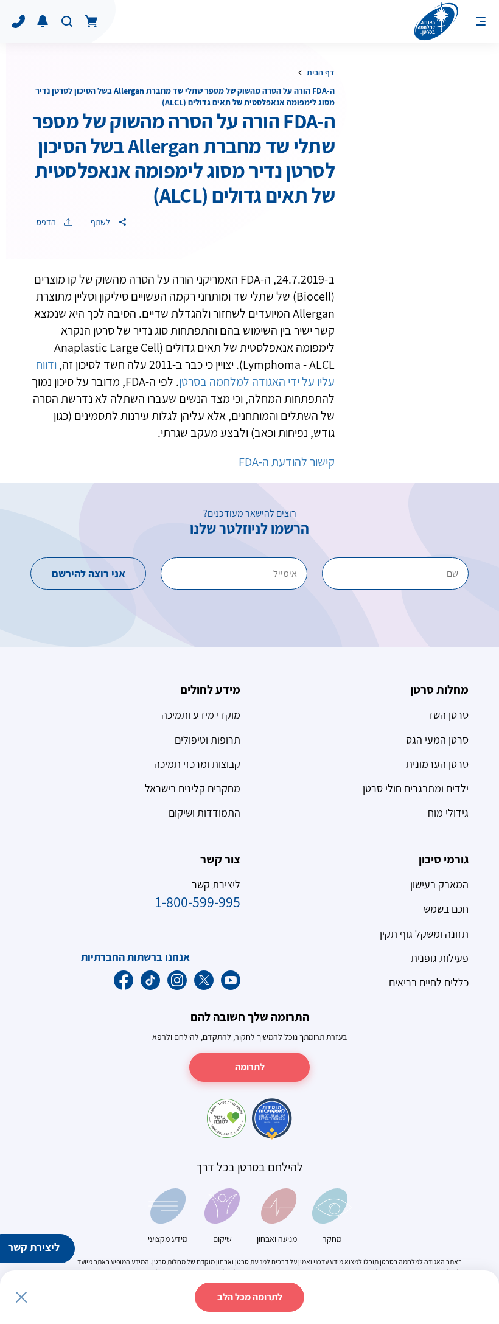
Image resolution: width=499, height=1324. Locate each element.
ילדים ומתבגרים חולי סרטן (416, 788)
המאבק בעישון (439, 884)
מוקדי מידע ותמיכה (200, 715)
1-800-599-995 (197, 901)
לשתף (101, 222)
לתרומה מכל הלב (249, 1297)
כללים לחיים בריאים (429, 982)
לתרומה (250, 1067)
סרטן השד (448, 715)
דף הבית (321, 72)
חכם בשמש (446, 909)
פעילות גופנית (440, 958)
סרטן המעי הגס (437, 740)
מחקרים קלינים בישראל (192, 788)
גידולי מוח (448, 813)
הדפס (47, 222)
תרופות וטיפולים (207, 740)
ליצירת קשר (34, 1247)
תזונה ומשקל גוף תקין (424, 934)
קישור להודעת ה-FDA (287, 462)
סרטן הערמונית (437, 764)
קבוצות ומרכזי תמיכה (197, 764)
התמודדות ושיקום (204, 813)
